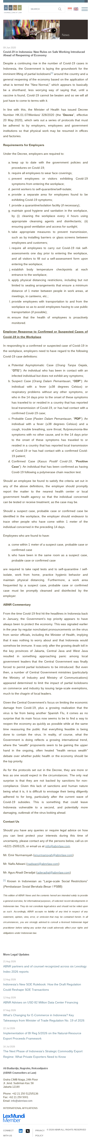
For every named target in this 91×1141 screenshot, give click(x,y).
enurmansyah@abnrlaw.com (53, 855)
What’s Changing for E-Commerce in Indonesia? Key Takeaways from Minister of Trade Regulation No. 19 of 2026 (43, 1015)
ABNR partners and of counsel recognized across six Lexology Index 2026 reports (45, 966)
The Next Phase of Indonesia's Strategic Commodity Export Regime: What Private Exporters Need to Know (43, 1051)
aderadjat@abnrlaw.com (53, 872)
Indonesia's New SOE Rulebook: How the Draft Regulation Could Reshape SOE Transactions (42, 984)
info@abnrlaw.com (57, 846)
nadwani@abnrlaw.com (42, 863)
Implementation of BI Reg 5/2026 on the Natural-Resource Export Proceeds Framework (42, 1033)
